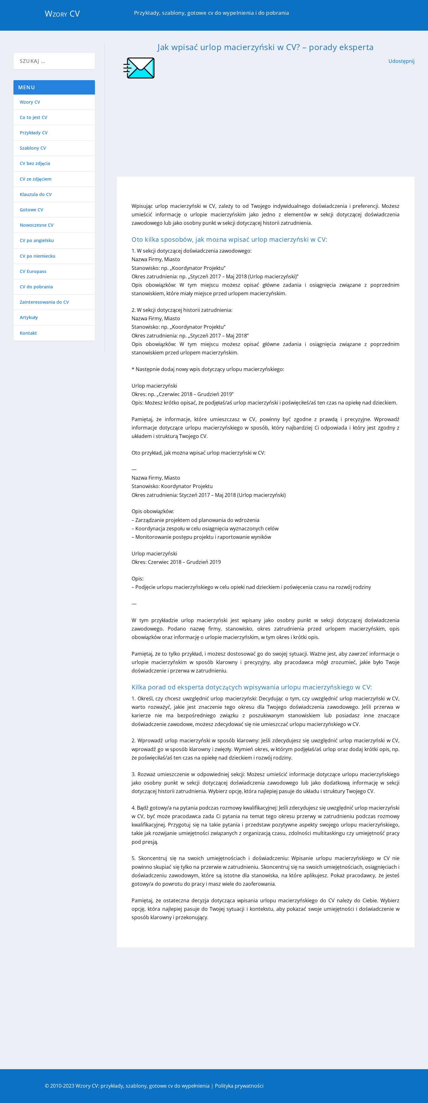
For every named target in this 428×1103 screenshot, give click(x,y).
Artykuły (29, 317)
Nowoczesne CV (37, 225)
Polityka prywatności (239, 1085)
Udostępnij (402, 61)
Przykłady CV (34, 133)
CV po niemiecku (37, 256)
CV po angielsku (37, 240)
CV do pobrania (36, 287)
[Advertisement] (266, 126)
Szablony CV (33, 148)
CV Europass (33, 271)
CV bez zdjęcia (35, 163)
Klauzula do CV (36, 194)
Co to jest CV (33, 117)
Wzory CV (62, 13)
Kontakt (28, 333)
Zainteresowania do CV (44, 302)
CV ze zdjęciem (35, 179)
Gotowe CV (31, 210)
